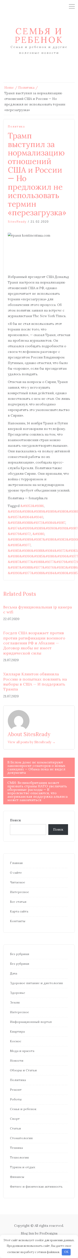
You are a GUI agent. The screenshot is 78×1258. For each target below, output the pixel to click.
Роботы (16, 1099)
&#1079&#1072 (19, 534)
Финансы (17, 1177)
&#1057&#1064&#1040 (25, 517)
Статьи (15, 1128)
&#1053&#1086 (32, 506)
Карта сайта (19, 911)
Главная (16, 863)
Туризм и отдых (22, 1167)
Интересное (19, 892)
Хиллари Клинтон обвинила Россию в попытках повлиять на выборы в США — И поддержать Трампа (35, 682)
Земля (15, 1002)
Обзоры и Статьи (23, 1070)
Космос (15, 1041)
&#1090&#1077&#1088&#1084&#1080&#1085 (43, 573)
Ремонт (16, 1090)
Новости (16, 1061)
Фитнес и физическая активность (36, 1186)
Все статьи (18, 902)
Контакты (17, 921)
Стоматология (21, 1138)
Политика (16, 126)
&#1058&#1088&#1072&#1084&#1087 (36, 523)
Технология (19, 1157)
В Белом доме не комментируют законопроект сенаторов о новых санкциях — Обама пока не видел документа (36, 767)
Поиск (15, 820)
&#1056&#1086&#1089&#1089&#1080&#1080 (43, 511)
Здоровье (17, 993)
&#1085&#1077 (19, 545)
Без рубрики (19, 954)
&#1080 (38, 534)
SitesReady (17, 221)
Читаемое (17, 882)
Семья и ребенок (39, 35)
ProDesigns (48, 1233)
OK (66, 1252)
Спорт (15, 1119)
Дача (13, 973)
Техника (16, 1148)
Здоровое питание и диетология (36, 983)
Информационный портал (31, 1022)
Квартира (17, 1031)
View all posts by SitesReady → (31, 742)
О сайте (16, 873)
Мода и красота (22, 1051)
